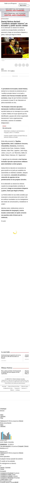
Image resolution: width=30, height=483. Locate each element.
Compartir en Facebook (6, 473)
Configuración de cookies (8, 388)
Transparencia (17, 388)
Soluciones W (24, 388)
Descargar (3, 481)
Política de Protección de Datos (13, 386)
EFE (2, 69)
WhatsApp (27, 65)
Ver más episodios (5, 446)
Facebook (16, 65)
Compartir (20, 446)
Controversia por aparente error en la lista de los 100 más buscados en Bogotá (11, 356)
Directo (21, 421)
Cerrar (2, 454)
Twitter (19, 65)
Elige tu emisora (23, 5)
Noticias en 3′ (4, 421)
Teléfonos (12, 390)
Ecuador (3, 221)
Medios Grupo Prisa (15, 398)
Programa (14, 3)
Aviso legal (4, 386)
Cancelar (7, 467)
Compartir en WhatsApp (7, 477)
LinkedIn (23, 65)
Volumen (2, 416)
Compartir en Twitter (5, 474)
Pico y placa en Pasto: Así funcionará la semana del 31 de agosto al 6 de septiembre (11, 372)
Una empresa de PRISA (15, 395)
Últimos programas (13, 421)
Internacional (5, 18)
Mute (1, 415)
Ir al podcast (14, 446)
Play (1, 418)
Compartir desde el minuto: (9, 482)
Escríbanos (18, 390)
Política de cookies (24, 386)
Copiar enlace (4, 479)
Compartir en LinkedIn (6, 476)
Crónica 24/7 (3, 440)
